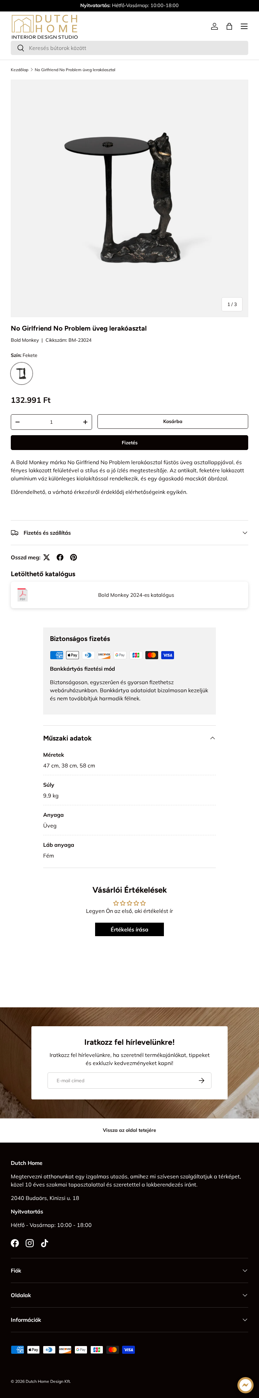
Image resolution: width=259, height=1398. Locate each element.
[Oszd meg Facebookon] (60, 557)
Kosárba (172, 421)
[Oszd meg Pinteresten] (73, 557)
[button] (229, 26)
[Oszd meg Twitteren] (46, 557)
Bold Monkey (25, 340)
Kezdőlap (19, 70)
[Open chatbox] (245, 1385)
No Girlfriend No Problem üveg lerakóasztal (75, 70)
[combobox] (129, 48)
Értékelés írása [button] (129, 929)
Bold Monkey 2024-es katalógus (136, 595)
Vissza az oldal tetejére (129, 1130)
